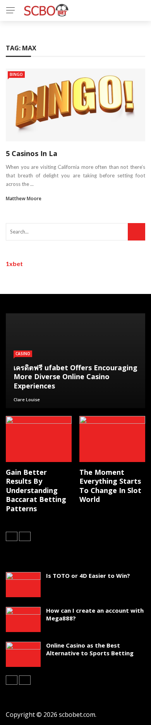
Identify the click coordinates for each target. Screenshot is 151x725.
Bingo (16, 74)
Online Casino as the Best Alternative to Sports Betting (90, 649)
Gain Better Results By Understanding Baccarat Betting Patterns (36, 490)
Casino (22, 353)
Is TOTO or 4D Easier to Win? (88, 575)
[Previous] (11, 536)
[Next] (25, 536)
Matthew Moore (23, 198)
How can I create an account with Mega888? (95, 614)
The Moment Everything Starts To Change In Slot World (110, 485)
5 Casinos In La (31, 153)
